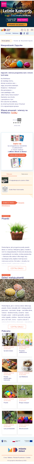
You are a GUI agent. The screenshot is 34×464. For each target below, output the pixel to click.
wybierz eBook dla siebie (17, 155)
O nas (5, 457)
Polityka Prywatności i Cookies (21, 457)
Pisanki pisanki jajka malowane (7, 378)
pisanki (21, 203)
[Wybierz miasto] (28, 30)
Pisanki (6, 402)
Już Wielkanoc (23, 376)
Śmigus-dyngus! (24, 402)
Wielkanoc (6, 206)
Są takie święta (8, 351)
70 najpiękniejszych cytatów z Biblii (19, 180)
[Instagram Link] (21, 33)
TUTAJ (14, 112)
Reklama (15, 33)
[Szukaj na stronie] (25, 30)
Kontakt (8, 33)
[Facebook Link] (24, 33)
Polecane (9, 174)
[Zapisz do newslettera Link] (27, 33)
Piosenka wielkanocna (23, 351)
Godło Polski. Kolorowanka (16, 189)
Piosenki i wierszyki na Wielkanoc (9, 348)
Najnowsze (25, 174)
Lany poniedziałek (9, 428)
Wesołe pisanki (23, 428)
